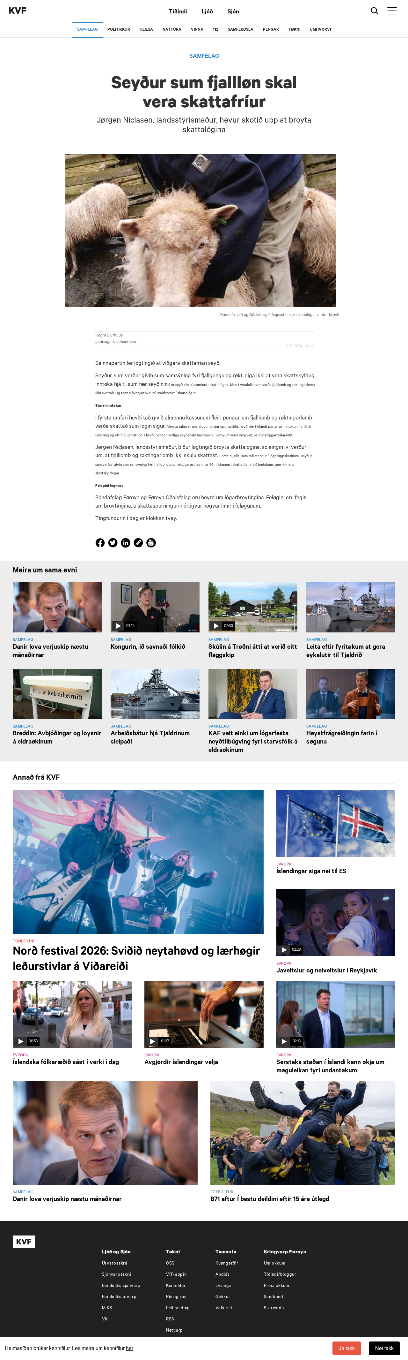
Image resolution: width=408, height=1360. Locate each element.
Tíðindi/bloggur (280, 1275)
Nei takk (384, 1348)
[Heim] (27, 11)
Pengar (271, 30)
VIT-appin (176, 1275)
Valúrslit (224, 1308)
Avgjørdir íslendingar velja (181, 1063)
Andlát (222, 1275)
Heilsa (146, 30)
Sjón (233, 12)
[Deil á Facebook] (101, 544)
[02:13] (335, 1014)
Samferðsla (240, 30)
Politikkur (118, 30)
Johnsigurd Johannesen (116, 342)
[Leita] (374, 11)
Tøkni (294, 30)
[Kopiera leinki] (138, 544)
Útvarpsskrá (114, 1263)
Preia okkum (276, 1286)
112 (215, 30)
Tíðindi (178, 12)
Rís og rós (176, 1297)
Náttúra (172, 30)
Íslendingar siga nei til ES (311, 872)
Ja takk (347, 1348)
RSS (170, 1319)
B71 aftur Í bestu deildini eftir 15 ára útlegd (269, 1200)
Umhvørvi (320, 30)
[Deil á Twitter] (114, 544)
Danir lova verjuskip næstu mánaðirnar (67, 1200)
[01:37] (203, 1014)
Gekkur (222, 1297)
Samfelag (87, 30)
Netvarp (174, 1330)
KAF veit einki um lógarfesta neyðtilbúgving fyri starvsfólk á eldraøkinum (252, 742)
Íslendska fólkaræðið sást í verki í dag (66, 1063)
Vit (105, 1319)
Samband (273, 1297)
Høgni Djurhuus (109, 336)
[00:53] (72, 1014)
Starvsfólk (274, 1308)
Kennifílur (176, 1286)
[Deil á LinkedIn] (126, 544)
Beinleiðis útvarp (119, 1297)
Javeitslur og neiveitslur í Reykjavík (326, 971)
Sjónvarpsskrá (117, 1275)
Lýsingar (224, 1286)
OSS (170, 1263)
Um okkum (275, 1263)
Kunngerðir (226, 1263)
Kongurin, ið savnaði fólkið (148, 647)
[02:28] (335, 923)
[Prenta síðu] (151, 544)
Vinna (197, 30)
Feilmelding (178, 1308)
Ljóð (207, 12)
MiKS (107, 1308)
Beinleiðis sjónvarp (121, 1286)
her (129, 1348)
